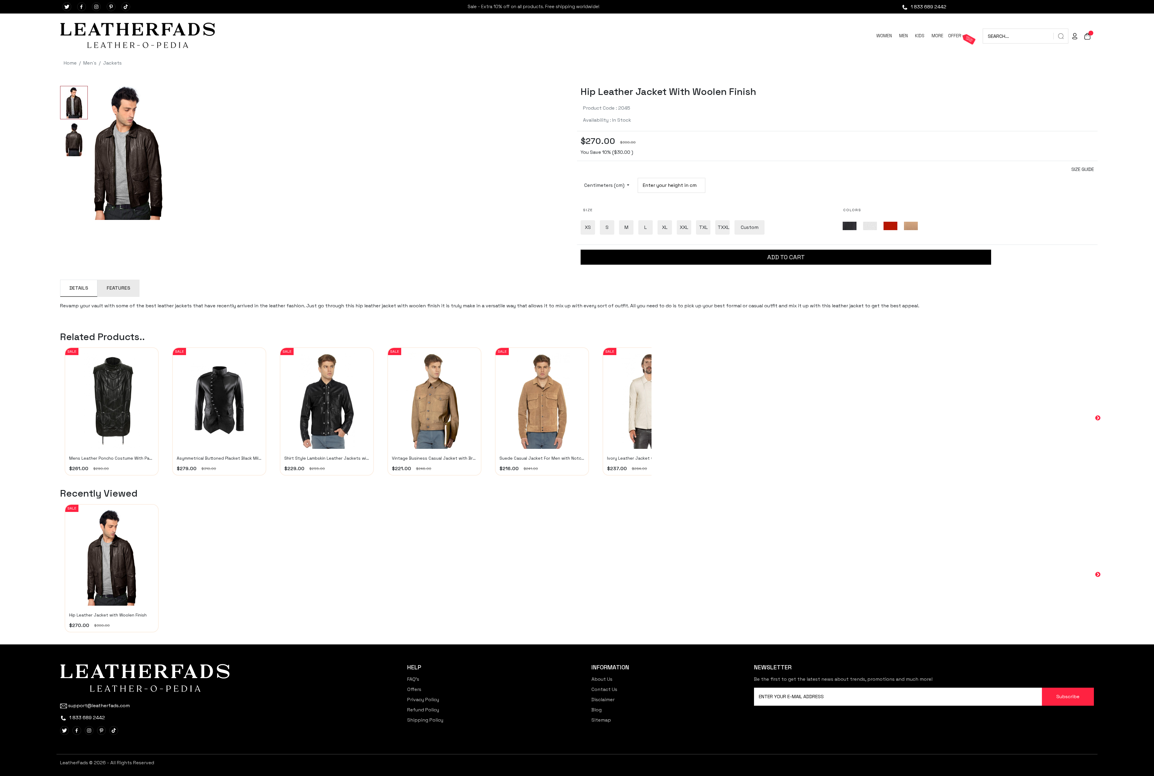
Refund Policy (423, 710)
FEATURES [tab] (118, 288)
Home (70, 63)
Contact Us (604, 689)
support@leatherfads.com (99, 705)
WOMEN (884, 35)
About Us (601, 679)
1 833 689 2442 (928, 7)
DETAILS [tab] (78, 288)
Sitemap (601, 720)
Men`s (89, 63)
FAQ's (413, 679)
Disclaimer (603, 699)
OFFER (954, 35)
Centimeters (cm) (605, 185)
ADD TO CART (786, 257)
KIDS (919, 35)
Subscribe (1067, 696)
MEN (903, 35)
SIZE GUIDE (1082, 169)
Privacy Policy (423, 699)
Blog (596, 710)
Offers (414, 689)
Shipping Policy (425, 720)
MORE (937, 35)
